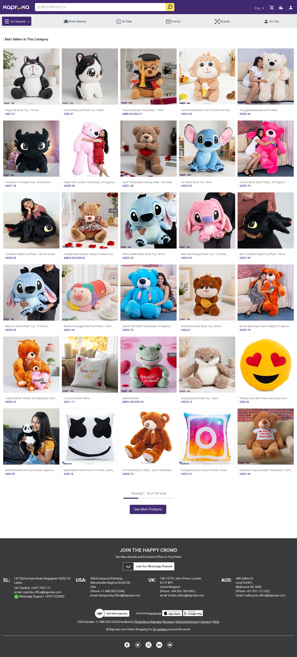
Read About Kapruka (148, 621)
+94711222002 (54, 596)
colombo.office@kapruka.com (41, 592)
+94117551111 (41, 588)
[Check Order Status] (281, 8)
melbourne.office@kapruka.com (264, 595)
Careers (206, 621)
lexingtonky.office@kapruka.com (119, 595)
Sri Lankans (160, 629)
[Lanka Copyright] (107, 629)
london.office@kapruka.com (186, 595)
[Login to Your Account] (291, 9)
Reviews (168, 621)
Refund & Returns (187, 621)
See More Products (148, 509)
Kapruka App (154, 613)
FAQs (216, 621)
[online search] (169, 7)
